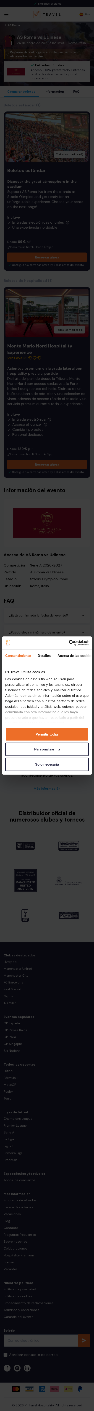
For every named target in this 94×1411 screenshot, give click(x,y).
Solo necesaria (47, 764)
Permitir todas (47, 734)
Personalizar (44, 749)
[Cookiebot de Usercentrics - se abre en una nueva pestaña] (69, 643)
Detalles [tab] (44, 655)
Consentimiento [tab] (18, 655)
